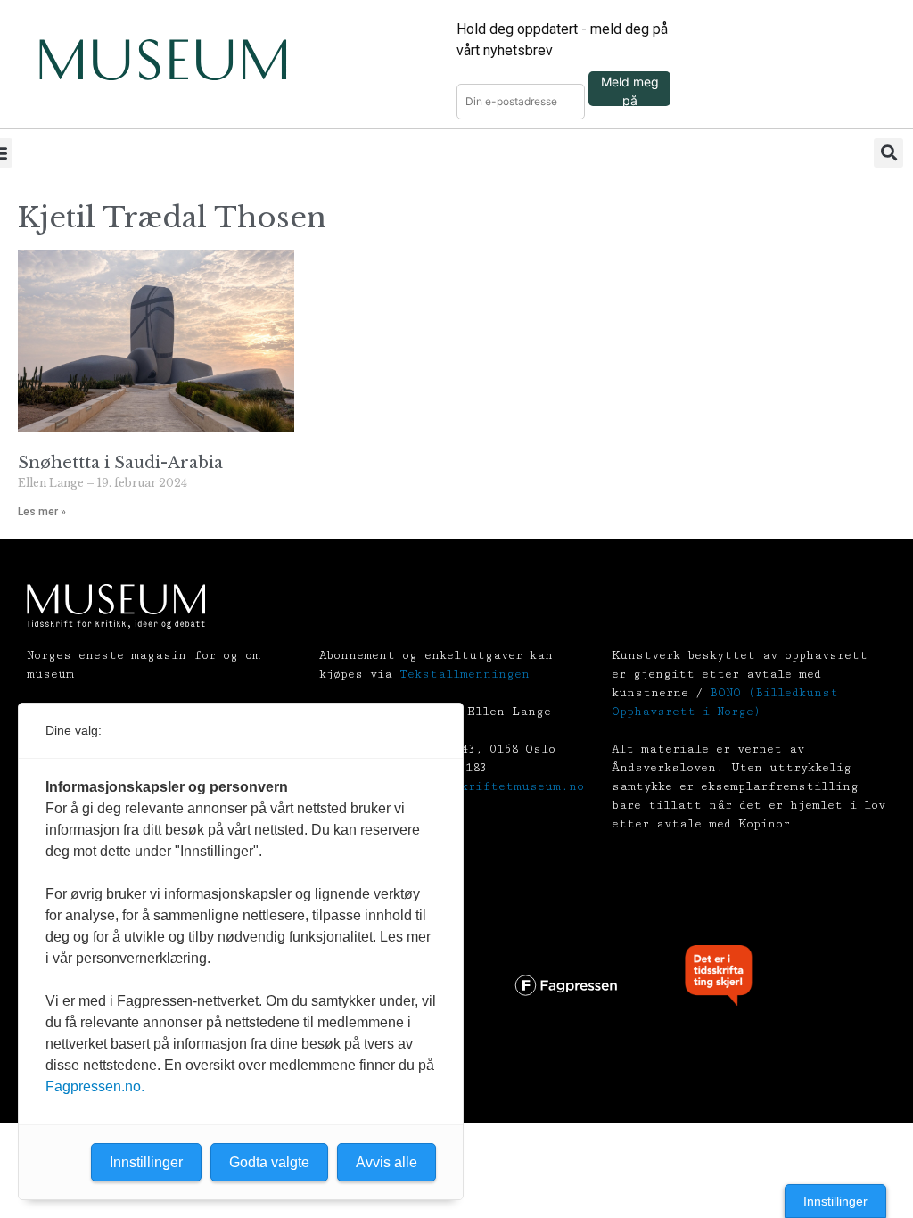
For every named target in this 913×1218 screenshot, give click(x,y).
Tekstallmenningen (464, 674)
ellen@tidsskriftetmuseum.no (481, 786)
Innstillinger (835, 1201)
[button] (888, 153)
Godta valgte (269, 1162)
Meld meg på (630, 90)
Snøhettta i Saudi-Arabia (120, 463)
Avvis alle (386, 1162)
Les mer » (42, 512)
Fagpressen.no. (94, 1086)
